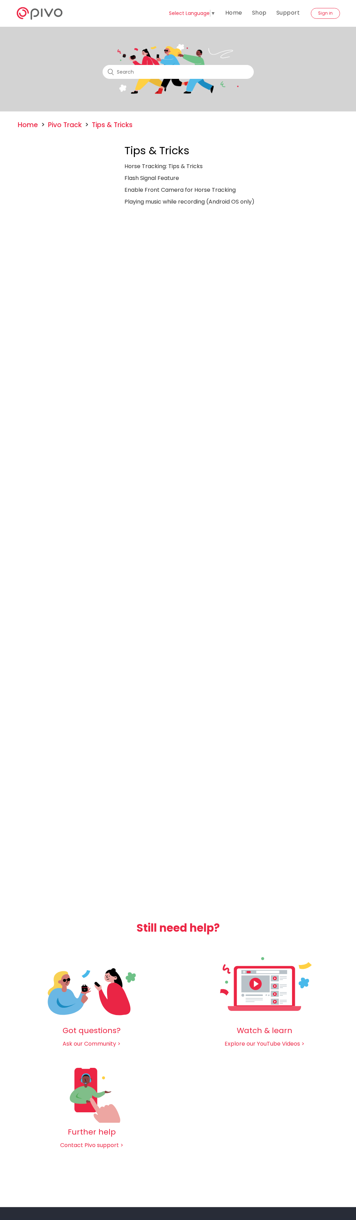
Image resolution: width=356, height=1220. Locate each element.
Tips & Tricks (112, 125)
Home (233, 13)
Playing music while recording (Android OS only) (189, 202)
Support (288, 13)
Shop (259, 13)
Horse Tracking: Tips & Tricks (163, 166)
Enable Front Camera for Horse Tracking (180, 190)
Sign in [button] (325, 13)
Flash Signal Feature (151, 178)
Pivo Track (65, 125)
